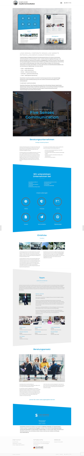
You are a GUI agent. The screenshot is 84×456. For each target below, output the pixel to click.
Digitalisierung (44, 60)
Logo (27, 79)
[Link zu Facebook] (69, 3)
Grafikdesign (44, 426)
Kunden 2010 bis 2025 (58, 441)
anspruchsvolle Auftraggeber (34, 428)
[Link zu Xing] (66, 3)
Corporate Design (40, 53)
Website (55, 53)
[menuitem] (61, 3)
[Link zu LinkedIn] (65, 3)
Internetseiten (28, 429)
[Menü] (61, 3)
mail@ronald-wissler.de (19, 444)
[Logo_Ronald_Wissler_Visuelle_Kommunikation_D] (24, 2)
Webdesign (49, 426)
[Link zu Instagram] (67, 3)
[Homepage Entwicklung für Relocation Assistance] (1, 228)
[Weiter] (69, 29)
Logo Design (25, 53)
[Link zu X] (70, 3)
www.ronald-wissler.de (24, 432)
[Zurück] (14, 29)
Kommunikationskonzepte (56, 428)
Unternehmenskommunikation (55, 64)
